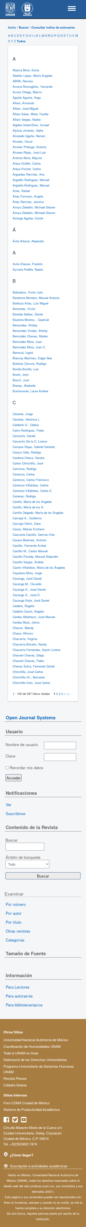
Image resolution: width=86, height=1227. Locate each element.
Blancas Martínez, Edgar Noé (32, 358)
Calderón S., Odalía (26, 425)
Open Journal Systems (30, 717)
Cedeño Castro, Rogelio (28, 611)
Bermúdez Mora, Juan (27, 341)
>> (68, 693)
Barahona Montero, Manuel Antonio (36, 298)
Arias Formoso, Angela (28, 196)
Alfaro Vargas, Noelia (27, 119)
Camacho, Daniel (24, 436)
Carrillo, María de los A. (28, 507)
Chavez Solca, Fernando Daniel (34, 666)
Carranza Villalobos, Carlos (31, 485)
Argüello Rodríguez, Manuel (31, 180)
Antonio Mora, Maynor (27, 158)
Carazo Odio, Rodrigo (27, 452)
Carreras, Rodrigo (24, 496)
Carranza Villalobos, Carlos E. (33, 490)
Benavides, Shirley (25, 325)
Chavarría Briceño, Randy (30, 644)
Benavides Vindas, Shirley (30, 330)
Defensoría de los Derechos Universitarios (35, 1059)
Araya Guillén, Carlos (27, 163)
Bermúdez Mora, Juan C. (29, 347)
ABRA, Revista (23, 81)
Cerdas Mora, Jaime (26, 622)
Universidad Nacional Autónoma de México (35, 1039)
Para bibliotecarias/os (24, 1005)
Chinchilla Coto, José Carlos (31, 682)
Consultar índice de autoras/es (53, 27)
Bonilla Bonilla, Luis (26, 369)
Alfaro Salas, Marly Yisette (30, 114)
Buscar (24, 27)
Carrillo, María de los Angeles (32, 501)
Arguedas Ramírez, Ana (28, 174)
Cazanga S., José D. (26, 595)
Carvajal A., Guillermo (27, 518)
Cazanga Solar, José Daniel (31, 600)
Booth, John (21, 374)
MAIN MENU (72, 8)
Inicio (12, 27)
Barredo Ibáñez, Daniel (28, 314)
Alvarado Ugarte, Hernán (29, 136)
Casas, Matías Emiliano (28, 529)
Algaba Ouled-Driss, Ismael (31, 125)
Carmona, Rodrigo (24, 469)
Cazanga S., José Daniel (29, 589)
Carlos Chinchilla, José (28, 463)
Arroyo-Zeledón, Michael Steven (34, 213)
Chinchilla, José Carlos (28, 672)
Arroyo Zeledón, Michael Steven (34, 207)
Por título (13, 922)
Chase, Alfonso (23, 633)
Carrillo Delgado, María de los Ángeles (38, 512)
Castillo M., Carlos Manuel (30, 551)
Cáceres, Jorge (23, 414)
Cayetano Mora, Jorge (27, 573)
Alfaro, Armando (23, 103)
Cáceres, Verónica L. (26, 419)
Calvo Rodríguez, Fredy (28, 430)
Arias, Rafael (21, 191)
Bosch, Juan (21, 380)
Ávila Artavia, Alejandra (28, 241)
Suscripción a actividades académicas (38, 1165)
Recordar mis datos (26, 767)
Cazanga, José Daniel (27, 578)
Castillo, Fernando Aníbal (29, 545)
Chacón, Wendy (23, 628)
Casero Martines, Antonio (29, 540)
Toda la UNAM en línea (20, 1053)
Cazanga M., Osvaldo (27, 584)
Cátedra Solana (15, 1085)
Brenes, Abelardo (24, 385)
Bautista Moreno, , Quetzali (31, 319)
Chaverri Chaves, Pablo (28, 661)
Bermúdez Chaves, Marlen (30, 336)
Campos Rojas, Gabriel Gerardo (34, 447)
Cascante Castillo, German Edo (34, 534)
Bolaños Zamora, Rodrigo (29, 363)
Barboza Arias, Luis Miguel (30, 303)
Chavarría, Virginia (25, 639)
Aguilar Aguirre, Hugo (27, 97)
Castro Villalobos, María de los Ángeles (39, 567)
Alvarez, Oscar (23, 141)
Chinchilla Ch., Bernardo (29, 677)
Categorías (15, 940)
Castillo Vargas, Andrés (28, 562)
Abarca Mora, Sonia (26, 70)
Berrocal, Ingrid (23, 352)
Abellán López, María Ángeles (33, 75)
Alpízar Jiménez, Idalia (28, 130)
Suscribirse (15, 813)
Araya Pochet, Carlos (27, 169)
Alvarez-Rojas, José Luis (29, 152)
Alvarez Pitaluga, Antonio (29, 147)
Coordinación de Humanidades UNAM (32, 1046)
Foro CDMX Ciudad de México (26, 1102)
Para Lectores (18, 987)
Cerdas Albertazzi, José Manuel (34, 617)
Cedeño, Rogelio (23, 606)
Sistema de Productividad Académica (31, 1109)
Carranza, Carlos (24, 474)
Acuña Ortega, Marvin (27, 92)
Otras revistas (18, 931)
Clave (10, 756)
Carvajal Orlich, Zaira (27, 523)
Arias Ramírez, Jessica (28, 202)
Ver (8, 804)
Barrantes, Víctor (24, 309)
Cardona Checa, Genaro (28, 458)
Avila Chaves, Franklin (28, 264)
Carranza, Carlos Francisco (31, 479)
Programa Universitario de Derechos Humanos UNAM (38, 1069)
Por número (16, 904)
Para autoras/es (19, 996)
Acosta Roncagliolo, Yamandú (33, 86)
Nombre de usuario (22, 744)
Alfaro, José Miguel (25, 108)
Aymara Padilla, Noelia (28, 269)
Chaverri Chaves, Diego (28, 655)
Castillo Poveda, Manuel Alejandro (35, 556)
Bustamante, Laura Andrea (30, 391)
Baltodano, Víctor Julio (28, 292)
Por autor (14, 913)
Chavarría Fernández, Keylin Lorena (36, 650)
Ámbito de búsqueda (23, 857)
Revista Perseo (15, 1078)
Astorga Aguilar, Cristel (28, 218)
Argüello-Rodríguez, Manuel (31, 185)
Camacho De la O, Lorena (30, 441)
